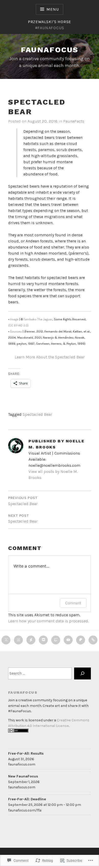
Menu (52, 9)
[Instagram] (18, 640)
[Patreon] (80, 640)
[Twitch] (55, 640)
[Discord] (43, 640)
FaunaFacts (73, 121)
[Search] (82, 673)
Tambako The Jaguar (38, 319)
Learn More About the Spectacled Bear (50, 357)
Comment (73, 603)
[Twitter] (6, 640)
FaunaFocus (49, 49)
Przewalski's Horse (49, 21)
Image (14, 319)
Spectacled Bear (37, 414)
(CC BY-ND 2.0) (18, 325)
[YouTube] (68, 640)
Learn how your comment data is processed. (48, 621)
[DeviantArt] (30, 640)
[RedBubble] (93, 640)
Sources (16, 331)
